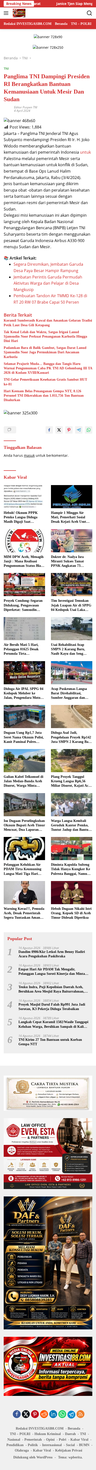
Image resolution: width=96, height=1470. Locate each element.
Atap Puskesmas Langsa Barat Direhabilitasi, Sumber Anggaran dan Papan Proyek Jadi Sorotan (71, 693)
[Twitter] (26, 1414)
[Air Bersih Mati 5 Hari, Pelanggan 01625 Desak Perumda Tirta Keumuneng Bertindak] (24, 628)
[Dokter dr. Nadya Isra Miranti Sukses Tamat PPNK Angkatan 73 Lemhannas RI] (71, 540)
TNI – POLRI (20, 1434)
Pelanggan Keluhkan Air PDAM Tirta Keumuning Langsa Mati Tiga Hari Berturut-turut (22, 869)
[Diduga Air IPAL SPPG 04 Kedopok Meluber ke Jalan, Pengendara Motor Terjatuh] (24, 672)
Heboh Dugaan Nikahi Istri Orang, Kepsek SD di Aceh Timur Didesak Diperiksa (71, 913)
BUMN (84, 1445)
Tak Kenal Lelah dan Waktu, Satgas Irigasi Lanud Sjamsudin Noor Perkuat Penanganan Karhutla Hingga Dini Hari (45, 336)
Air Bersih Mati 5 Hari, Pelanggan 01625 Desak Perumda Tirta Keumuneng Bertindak (21, 649)
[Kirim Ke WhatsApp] (88, 430)
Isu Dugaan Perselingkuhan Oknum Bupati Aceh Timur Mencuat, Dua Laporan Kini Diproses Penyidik (24, 825)
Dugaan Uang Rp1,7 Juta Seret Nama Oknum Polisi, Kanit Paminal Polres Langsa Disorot (24, 737)
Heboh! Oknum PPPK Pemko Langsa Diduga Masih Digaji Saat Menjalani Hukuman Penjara (21, 517)
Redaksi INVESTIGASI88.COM (40, 1428)
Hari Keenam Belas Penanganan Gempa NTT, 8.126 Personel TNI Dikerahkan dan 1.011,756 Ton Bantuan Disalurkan (44, 395)
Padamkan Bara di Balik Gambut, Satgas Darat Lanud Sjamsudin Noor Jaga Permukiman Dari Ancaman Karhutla (45, 352)
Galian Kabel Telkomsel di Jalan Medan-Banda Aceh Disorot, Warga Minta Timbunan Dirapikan (23, 781)
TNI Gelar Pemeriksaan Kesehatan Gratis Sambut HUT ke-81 (45, 382)
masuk (29, 455)
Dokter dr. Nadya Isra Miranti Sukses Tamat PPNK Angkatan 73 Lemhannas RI (67, 561)
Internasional (52, 1445)
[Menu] (7, 13)
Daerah (70, 1434)
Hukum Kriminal (47, 1434)
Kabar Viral (79, 1439)
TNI (6, 68)
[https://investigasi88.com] (18, 13)
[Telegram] (71, 1415)
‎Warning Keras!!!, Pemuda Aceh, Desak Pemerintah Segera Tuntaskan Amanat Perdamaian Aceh (24, 913)
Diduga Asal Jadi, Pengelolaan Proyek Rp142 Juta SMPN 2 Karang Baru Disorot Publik (71, 737)
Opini (50, 1439)
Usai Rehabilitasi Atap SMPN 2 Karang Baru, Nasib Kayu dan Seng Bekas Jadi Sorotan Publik (71, 649)
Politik (33, 1445)
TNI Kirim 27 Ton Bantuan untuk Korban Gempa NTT (50, 1042)
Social (70, 1445)
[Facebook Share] (49, 430)
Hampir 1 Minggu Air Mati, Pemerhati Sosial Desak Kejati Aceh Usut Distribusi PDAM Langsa (69, 517)
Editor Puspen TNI (25, 107)
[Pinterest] (35, 1414)
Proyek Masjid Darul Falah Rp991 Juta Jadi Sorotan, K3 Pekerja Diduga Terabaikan (51, 1007)
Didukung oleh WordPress (32, 1457)
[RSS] (80, 1414)
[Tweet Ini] (59, 430)
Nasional (13, 1439)
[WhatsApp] (62, 1414)
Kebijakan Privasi (68, 1450)
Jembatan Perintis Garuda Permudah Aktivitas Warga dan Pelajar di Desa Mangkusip (48, 283)
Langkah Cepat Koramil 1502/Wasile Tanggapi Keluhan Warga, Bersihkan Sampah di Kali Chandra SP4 (53, 1024)
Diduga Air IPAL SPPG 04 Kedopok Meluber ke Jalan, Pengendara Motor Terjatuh (23, 693)
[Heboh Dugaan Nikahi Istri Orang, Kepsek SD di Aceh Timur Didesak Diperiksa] (71, 892)
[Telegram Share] (78, 430)
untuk (85, 152)
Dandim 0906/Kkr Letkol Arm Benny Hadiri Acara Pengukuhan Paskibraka (51, 954)
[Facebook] (17, 1414)
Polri (62, 1439)
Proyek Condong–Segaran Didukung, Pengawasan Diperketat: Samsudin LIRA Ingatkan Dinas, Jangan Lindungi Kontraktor (23, 605)
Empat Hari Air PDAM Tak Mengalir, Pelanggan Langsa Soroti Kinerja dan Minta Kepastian (51, 971)
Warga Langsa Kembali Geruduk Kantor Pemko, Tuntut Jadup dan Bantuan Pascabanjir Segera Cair (71, 825)
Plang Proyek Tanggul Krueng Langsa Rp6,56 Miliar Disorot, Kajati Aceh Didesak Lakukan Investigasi (71, 781)
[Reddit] (44, 1414)
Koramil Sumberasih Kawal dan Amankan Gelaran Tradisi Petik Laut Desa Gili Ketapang (48, 323)
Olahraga (22, 1450)
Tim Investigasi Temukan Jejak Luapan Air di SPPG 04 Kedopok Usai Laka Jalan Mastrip (71, 605)
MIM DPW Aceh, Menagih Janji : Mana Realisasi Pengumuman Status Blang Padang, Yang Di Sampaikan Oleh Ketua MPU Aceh (24, 561)
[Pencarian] (89, 13)
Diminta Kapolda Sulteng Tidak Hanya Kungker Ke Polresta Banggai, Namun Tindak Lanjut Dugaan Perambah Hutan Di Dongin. (70, 869)
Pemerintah (33, 1439)
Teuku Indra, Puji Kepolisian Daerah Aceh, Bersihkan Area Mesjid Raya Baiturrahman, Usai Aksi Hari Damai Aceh (51, 989)
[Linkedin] (53, 1414)
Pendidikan (15, 1445)
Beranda (74, 1428)
